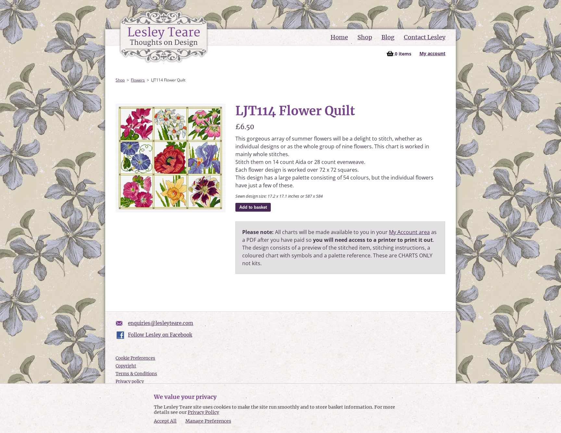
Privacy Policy (203, 412)
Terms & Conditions (136, 374)
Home (339, 37)
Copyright (126, 366)
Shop (364, 37)
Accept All (165, 421)
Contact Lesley (424, 37)
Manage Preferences (208, 421)
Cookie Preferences (135, 358)
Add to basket (253, 207)
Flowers (138, 80)
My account (432, 53)
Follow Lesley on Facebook (160, 335)
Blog (387, 37)
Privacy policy (130, 381)
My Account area (409, 232)
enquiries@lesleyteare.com (160, 323)
